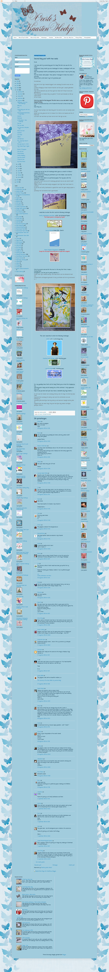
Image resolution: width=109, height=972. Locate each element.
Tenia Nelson (40, 772)
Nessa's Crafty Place (42, 446)
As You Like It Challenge (22, 298)
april (19, 171)
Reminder (19, 118)
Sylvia (38, 499)
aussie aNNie (40, 675)
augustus (20, 100)
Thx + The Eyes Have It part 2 (22, 141)
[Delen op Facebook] (53, 412)
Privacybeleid (87, 37)
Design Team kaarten (21, 208)
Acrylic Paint (19, 188)
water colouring (19, 271)
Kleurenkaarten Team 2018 (22, 235)
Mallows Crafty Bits (85, 460)
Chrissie (39, 731)
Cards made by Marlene (86, 234)
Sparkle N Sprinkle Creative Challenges (20, 477)
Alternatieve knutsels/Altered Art (23, 195)
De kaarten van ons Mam (87, 337)
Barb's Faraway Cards (86, 202)
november (20, 94)
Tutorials (51, 37)
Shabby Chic (19, 251)
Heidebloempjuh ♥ (85, 419)
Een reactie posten (40, 862)
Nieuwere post (37, 865)
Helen (38, 826)
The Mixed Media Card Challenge (21, 586)
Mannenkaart (19, 242)
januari (19, 177)
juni (19, 166)
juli (18, 164)
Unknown (39, 650)
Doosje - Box (25, 945)
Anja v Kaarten (84, 151)
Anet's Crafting (41, 630)
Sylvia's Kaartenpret (85, 542)
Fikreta (39, 421)
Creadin (82, 316)
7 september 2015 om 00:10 (43, 822)
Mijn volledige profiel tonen (85, 88)
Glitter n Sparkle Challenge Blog (22, 564)
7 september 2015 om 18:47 (43, 846)
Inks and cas (20, 151)
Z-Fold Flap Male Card (27, 879)
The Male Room (19, 340)
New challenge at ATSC (27, 930)
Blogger (64, 954)
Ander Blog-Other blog (27, 887)
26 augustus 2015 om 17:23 (43, 529)
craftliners (18, 519)
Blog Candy (24, 910)
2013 (17, 182)
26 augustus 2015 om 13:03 (43, 441)
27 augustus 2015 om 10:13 (43, 655)
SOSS (48, 339)
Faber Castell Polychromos (22, 214)
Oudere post (72, 865)
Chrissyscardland (85, 284)
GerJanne (83, 399)
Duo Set (19, 123)
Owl (18, 107)
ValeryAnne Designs (85, 562)
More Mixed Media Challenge (20, 449)
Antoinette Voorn (41, 640)
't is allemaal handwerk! (86, 552)
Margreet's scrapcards (86, 470)
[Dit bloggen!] (51, 412)
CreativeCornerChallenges (22, 575)
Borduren (18, 201)
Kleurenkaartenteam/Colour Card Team (23, 113)
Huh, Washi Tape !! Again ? (23, 146)
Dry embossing (19, 212)
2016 (17, 88)
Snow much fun (26, 923)
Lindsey (39, 746)
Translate (90, 116)
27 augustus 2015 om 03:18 (43, 625)
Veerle (87, 75)
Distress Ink (19, 210)
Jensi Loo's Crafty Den (86, 430)
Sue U (38, 813)
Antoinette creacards (85, 171)
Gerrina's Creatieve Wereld (87, 409)
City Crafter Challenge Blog (22, 488)
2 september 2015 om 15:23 (43, 809)
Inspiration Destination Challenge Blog (21, 508)
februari (20, 175)
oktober (19, 96)
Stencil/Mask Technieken (22, 256)
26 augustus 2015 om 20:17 (43, 559)
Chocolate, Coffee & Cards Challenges (22, 607)
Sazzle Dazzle (40, 688)
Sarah (38, 543)
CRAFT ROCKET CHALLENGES (20, 372)
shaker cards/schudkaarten (22, 268)
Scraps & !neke (84, 521)
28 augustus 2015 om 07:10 (43, 727)
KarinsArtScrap (41, 533)
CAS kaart (40, 414)
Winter (18, 267)
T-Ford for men (20, 159)
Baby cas (19, 105)
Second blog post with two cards (23, 110)
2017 (17, 85)
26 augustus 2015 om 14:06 (43, 483)
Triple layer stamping (21, 260)
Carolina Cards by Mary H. (87, 264)
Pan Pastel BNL (20, 597)
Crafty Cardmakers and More (46, 215)
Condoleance (19, 205)
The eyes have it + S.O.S (23, 144)
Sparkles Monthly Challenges (20, 361)
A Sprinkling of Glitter (21, 403)
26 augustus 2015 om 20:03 (43, 549)
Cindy (38, 582)
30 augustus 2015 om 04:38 (43, 776)
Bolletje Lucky (84, 223)
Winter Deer (20, 917)
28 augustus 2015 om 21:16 (43, 741)
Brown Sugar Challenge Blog (21, 454)
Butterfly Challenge (20, 413)
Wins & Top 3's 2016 (23, 37)
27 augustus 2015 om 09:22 (43, 645)
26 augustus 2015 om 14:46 (43, 520)
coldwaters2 (40, 759)
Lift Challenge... (19, 383)
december (20, 92)
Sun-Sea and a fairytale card (23, 128)
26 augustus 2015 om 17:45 (43, 539)
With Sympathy (26, 938)
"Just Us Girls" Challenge (22, 288)
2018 (17, 83)
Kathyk (39, 462)
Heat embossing (20, 225)
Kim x (38, 780)
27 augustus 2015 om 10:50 (43, 684)
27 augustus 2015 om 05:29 (43, 635)
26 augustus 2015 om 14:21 (43, 494)
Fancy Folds (18, 217)
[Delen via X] (52, 412)
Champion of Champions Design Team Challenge (22, 619)
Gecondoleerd (19, 220)
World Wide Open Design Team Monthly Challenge (22, 553)
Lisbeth (82, 450)
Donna (38, 553)
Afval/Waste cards (20, 189)
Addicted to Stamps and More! (21, 319)
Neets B (39, 602)
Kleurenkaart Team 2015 (21, 231)
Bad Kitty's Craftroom (86, 192)
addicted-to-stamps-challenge (21, 465)
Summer (19, 133)
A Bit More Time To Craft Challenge (22, 444)
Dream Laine (84, 367)
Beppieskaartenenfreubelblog (87, 212)
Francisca (39, 592)
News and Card (20, 131)
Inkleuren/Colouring (20, 227)
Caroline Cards (84, 274)
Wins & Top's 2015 (34, 37)
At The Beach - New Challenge (22, 120)
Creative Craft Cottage (49, 358)
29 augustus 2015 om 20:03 (43, 767)
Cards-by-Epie (84, 244)
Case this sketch (21, 157)
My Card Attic (84, 501)
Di (37, 660)
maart (19, 173)
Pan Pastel (18, 247)
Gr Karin (39, 537)
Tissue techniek (19, 258)
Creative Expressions (21, 207)
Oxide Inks (18, 245)
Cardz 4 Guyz (19, 350)
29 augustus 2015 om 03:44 (43, 754)
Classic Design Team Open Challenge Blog (22, 530)
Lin (38, 563)
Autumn (19, 116)
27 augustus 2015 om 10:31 (43, 671)
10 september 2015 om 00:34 (43, 859)
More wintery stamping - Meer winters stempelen (34, 902)
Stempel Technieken (47, 414)
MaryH (38, 706)
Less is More (48, 230)
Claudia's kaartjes (85, 295)
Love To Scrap (48, 368)
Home (15, 37)
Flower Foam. (19, 218)
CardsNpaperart (84, 254)
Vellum (19, 137)
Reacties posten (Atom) (46, 867)
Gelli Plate (18, 222)
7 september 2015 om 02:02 (43, 836)
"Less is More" (19, 424)
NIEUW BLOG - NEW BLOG (28, 894)
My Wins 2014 (58, 37)
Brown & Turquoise (21, 149)
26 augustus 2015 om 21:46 (43, 588)
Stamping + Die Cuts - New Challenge (22, 103)
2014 (17, 180)
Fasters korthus (84, 377)
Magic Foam (19, 240)
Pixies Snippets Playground (51, 250)
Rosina (38, 433)
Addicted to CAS (20, 330)
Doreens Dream (84, 357)
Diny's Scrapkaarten (85, 347)
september (20, 98)
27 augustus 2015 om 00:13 (43, 613)
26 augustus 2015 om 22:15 (43, 598)
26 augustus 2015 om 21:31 (43, 578)
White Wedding (21, 155)
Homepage (55, 865)
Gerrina (39, 803)
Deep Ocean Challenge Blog (21, 541)
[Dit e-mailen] (49, 412)
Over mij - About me (68, 37)
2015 (17, 90)
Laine (38, 513)
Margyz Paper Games (86, 481)
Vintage (18, 265)
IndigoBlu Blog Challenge (22, 498)
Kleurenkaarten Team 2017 (22, 232)
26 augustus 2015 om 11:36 (43, 428)
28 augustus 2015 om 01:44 (43, 718)
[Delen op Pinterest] (55, 412)
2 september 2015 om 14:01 (43, 799)
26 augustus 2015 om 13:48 (43, 468)
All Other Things (20, 193)
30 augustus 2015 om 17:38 (43, 787)
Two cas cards (20, 125)
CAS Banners (20, 139)
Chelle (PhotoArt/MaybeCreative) (44, 841)
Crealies (18, 308)
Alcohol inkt (18, 191)
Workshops (44, 37)
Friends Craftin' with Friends (85, 388)
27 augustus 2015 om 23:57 (43, 701)
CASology (18, 434)
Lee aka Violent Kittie (42, 473)
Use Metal (19, 135)
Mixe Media (18, 244)
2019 (17, 81)
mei (19, 168)
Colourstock (19, 393)
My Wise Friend (21, 161)
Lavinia (17, 238)
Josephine (39, 792)
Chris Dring (40, 618)
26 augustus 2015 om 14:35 (43, 509)
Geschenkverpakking (21, 224)
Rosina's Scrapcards (85, 511)
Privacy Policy (79, 37)
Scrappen (18, 249)
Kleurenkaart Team (20, 229)
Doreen (39, 525)
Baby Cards (18, 199)
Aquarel (18, 198)
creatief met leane (85, 326)
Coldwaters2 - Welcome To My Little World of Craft (87, 305)
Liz (38, 487)
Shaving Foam (19, 252)
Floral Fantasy (20, 153)
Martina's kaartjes (85, 491)
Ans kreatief (84, 161)
